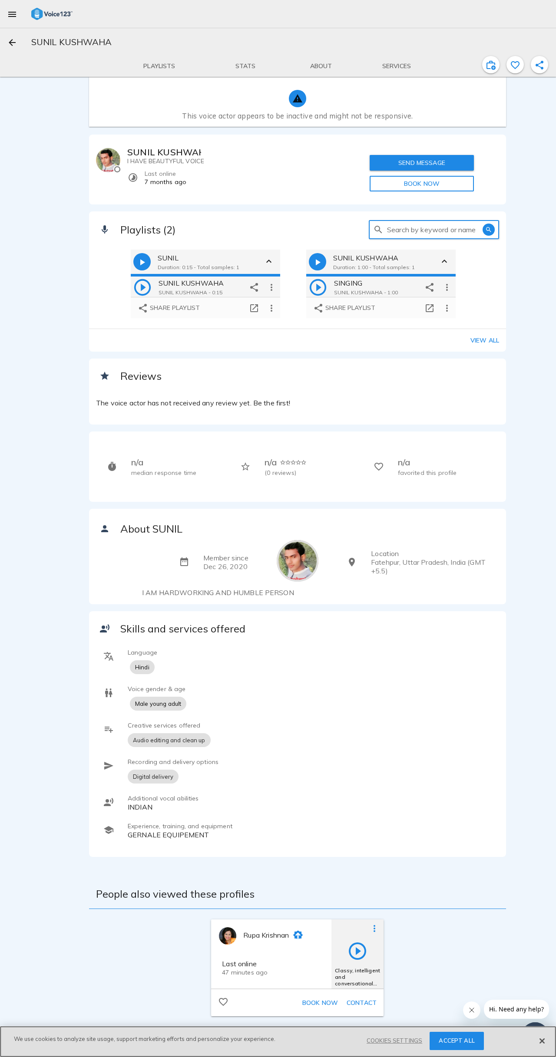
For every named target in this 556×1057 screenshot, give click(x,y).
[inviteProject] (491, 64)
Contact (362, 1003)
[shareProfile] (539, 64)
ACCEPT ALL (456, 1040)
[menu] (12, 14)
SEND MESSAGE (421, 163)
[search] (378, 229)
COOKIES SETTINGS (394, 1040)
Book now (320, 1003)
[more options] (271, 287)
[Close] (542, 1040)
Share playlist (174, 308)
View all (484, 340)
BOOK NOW (422, 184)
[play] (142, 287)
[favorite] (515, 64)
